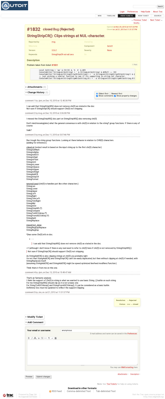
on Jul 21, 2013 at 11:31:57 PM (125, 29)
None (109, 50)
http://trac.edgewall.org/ (153, 397)
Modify (136, 23)
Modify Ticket (35, 316)
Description (134, 374)
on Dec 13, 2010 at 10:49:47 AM (57, 272)
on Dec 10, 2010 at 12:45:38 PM (57, 100)
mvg (53, 42)
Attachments (36, 86)
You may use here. (124, 367)
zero (72, 54)
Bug (56, 29)
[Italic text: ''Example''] (32, 338)
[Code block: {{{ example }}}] (42, 338)
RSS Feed (57, 391)
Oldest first (103, 94)
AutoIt (110, 46)
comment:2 (30, 113)
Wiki (100, 16)
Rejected (67, 29)
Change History (37, 92)
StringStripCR (57, 54)
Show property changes (127, 96)
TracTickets (111, 384)
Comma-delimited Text (79, 391)
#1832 (33, 29)
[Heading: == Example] (35, 338)
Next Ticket (155, 20)
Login (122, 12)
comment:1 (30, 100)
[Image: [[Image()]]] (55, 338)
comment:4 (30, 272)
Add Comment (35, 322)
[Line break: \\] (52, 338)
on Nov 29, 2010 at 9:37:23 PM (126, 27)
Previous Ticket (140, 20)
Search (157, 16)
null (68, 54)
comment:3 (30, 135)
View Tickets (127, 16)
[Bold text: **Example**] (28, 338)
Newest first (117, 94)
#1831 (55, 65)
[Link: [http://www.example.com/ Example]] (38, 338)
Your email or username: (39, 330)
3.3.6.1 (54, 50)
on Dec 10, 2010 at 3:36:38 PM (56, 113)
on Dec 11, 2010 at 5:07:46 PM (56, 135)
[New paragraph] (49, 338)
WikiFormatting (127, 367)
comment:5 (30, 292)
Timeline (111, 16)
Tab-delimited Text (106, 391)
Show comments (106, 96)
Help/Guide (145, 12)
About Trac (158, 12)
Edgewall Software (29, 397)
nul (65, 54)
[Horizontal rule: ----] (45, 338)
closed (47, 29)
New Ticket (143, 16)
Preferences (132, 12)
